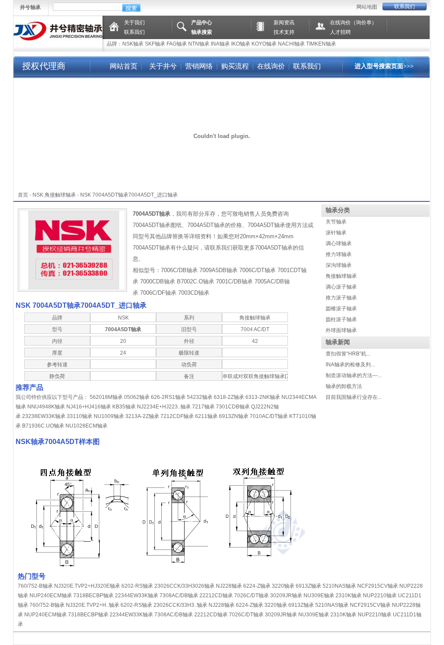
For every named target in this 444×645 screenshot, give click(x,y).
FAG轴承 (176, 44)
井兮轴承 (30, 7)
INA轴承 (220, 44)
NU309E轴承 (319, 595)
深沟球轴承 (339, 265)
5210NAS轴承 (339, 586)
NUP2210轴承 (380, 595)
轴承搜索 (201, 32)
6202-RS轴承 (137, 586)
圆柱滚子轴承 (341, 319)
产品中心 (201, 23)
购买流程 (235, 66)
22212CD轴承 (216, 595)
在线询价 (271, 66)
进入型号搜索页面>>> (384, 66)
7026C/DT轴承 (251, 595)
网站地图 (366, 7)
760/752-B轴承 (35, 586)
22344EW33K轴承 (136, 595)
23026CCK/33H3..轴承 (180, 605)
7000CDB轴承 (157, 281)
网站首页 (123, 66)
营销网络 (199, 66)
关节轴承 (336, 222)
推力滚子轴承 (341, 298)
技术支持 (284, 32)
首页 (23, 195)
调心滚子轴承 (341, 287)
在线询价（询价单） (353, 23)
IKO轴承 (240, 44)
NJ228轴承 (229, 586)
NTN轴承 (198, 44)
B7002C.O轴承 (195, 281)
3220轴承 (283, 586)
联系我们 (404, 6)
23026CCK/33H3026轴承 (184, 586)
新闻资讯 (284, 23)
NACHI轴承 (291, 44)
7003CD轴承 (193, 293)
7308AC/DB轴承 (179, 595)
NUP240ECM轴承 (50, 595)
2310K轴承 (349, 595)
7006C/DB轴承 (179, 270)
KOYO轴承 (264, 44)
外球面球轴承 (341, 330)
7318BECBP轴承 (93, 595)
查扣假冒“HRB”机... (348, 354)
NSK (38, 195)
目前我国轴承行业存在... (354, 397)
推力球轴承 (339, 254)
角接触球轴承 (341, 276)
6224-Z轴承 (257, 586)
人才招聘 (340, 32)
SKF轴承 (155, 44)
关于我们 (134, 23)
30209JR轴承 (286, 595)
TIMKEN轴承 (321, 44)
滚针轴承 (336, 233)
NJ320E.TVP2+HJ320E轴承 (87, 586)
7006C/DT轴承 (257, 270)
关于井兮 (162, 66)
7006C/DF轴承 (158, 293)
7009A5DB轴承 (218, 270)
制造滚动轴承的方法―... (354, 375)
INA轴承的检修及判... (350, 365)
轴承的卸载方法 (344, 386)
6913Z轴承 (308, 586)
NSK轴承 (133, 44)
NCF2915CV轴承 (377, 586)
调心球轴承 (339, 243)
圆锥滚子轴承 (341, 309)
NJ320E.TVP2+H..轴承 (92, 605)
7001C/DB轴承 (234, 281)
